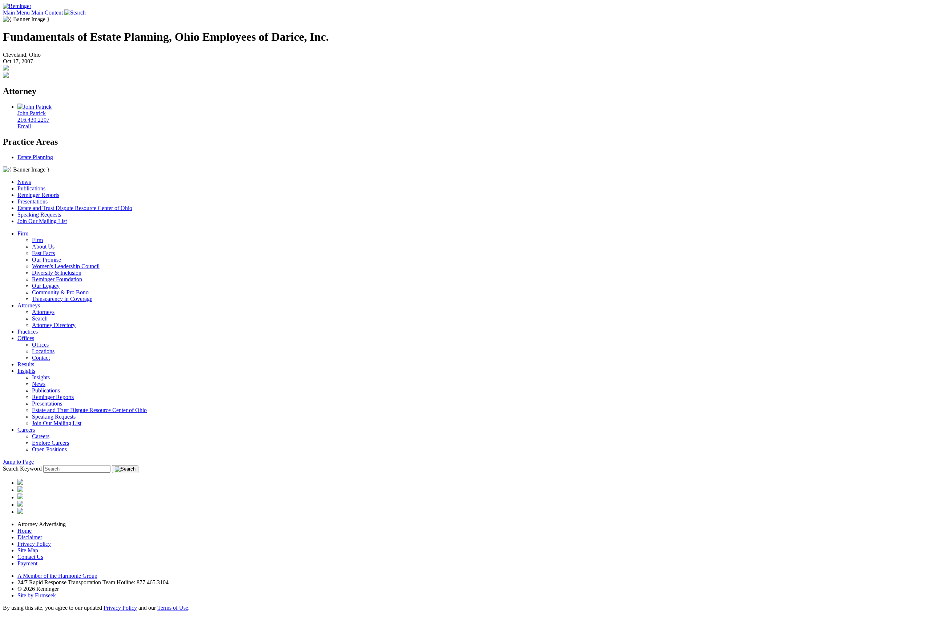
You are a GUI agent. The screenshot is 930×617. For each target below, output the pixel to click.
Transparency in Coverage (62, 299)
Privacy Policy (34, 544)
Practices (27, 331)
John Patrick (31, 113)
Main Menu (16, 12)
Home (24, 531)
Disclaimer (29, 537)
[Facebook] (20, 504)
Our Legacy (46, 286)
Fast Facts (43, 253)
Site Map (27, 550)
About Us (43, 246)
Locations (43, 351)
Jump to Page (18, 462)
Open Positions (49, 449)
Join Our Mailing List (42, 221)
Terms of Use (172, 608)
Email (24, 126)
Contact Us (30, 557)
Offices (25, 338)
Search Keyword (22, 468)
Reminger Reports (38, 195)
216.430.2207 (33, 120)
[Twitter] (20, 497)
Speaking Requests (39, 214)
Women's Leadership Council (66, 266)
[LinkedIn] (20, 490)
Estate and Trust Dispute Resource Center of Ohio (74, 208)
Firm (22, 233)
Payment (27, 563)
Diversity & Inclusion (56, 273)
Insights (26, 371)
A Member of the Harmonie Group (57, 576)
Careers (26, 430)
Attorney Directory (54, 325)
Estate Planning (35, 157)
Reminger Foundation (57, 279)
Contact (41, 358)
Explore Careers (50, 443)
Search (40, 318)
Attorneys (28, 305)
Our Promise (46, 260)
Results (25, 364)
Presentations (32, 201)
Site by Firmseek (36, 595)
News (24, 182)
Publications (31, 188)
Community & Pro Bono (60, 292)
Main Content (47, 12)
